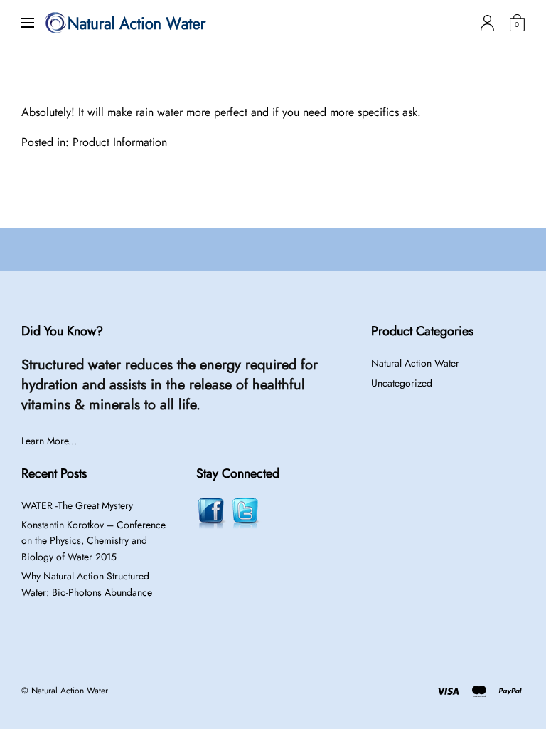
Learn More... (49, 441)
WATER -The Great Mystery (77, 505)
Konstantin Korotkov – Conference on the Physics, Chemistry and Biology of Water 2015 (93, 541)
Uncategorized (401, 383)
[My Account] (487, 22)
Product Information (120, 142)
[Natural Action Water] (125, 22)
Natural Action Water (415, 363)
